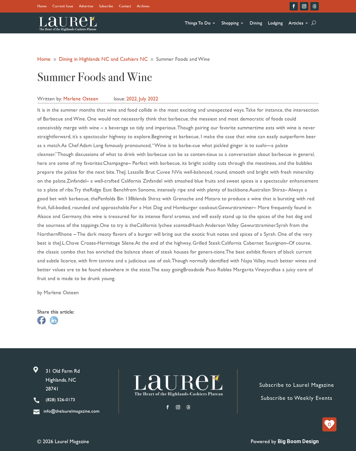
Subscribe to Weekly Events (296, 398)
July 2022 (148, 98)
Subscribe (106, 6)
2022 (131, 98)
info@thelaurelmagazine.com (72, 410)
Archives (143, 6)
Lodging (275, 22)
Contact (125, 6)
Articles (296, 22)
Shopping (230, 22)
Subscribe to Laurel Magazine (296, 385)
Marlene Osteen (80, 98)
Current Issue (62, 6)
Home (42, 6)
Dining (256, 22)
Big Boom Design (298, 441)
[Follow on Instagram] (304, 6)
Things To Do (198, 22)
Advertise (86, 6)
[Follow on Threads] (314, 6)
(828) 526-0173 (60, 399)
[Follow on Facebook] (294, 6)
